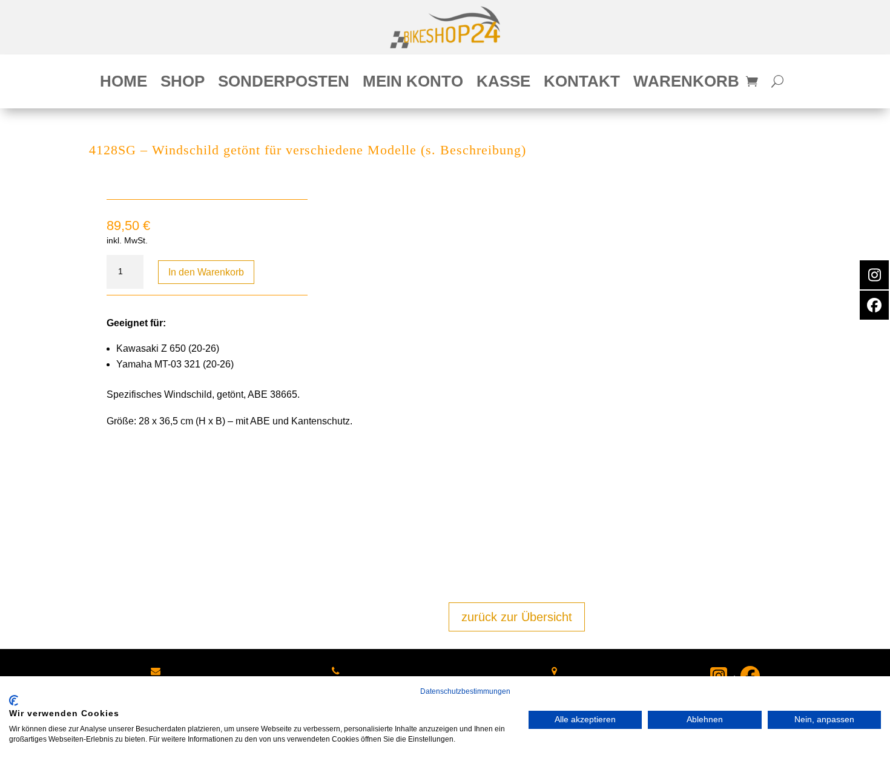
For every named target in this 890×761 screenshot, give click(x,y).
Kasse (503, 83)
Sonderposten (283, 83)
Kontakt (582, 83)
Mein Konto (413, 83)
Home (123, 83)
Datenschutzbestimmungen (465, 691)
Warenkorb (686, 83)
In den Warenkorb (206, 272)
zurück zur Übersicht (516, 617)
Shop (182, 83)
